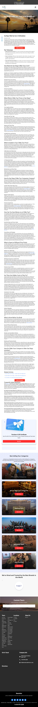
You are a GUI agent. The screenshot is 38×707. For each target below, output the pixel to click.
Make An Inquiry (19, 47)
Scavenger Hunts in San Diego (10, 624)
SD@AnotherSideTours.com (27, 662)
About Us (26, 617)
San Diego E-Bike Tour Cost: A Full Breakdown (14, 36)
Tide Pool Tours (10, 628)
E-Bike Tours (4, 621)
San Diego (15, 617)
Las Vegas (15, 621)
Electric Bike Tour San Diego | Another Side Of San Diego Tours (15, 375)
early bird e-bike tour (10, 130)
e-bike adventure (29, 322)
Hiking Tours (4, 640)
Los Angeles (15, 618)
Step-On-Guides (10, 626)
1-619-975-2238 (24, 659)
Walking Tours (10, 636)
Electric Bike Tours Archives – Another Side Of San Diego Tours (15, 373)
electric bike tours (27, 83)
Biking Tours (4, 629)
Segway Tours (4, 625)
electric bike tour (17, 358)
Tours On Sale (10, 632)
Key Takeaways (8, 50)
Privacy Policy (9, 702)
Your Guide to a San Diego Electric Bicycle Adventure (13, 377)
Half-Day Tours (4, 639)
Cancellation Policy (3, 702)
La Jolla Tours (4, 641)
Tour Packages (10, 629)
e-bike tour (8, 383)
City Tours (3, 617)
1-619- (16, 704)
